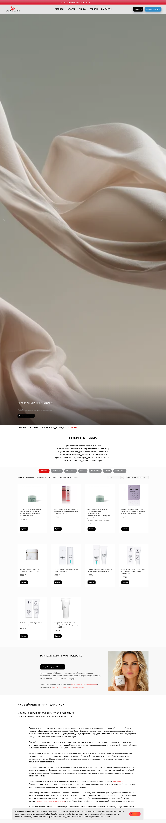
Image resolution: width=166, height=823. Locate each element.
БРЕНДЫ (94, 9)
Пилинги (44, 471)
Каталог (34, 428)
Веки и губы (119, 471)
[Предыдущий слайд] (4, 219)
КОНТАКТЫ (106, 9)
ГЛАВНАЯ (59, 9)
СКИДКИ (82, 9)
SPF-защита (95, 471)
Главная (22, 428)
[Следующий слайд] (162, 219)
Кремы (82, 471)
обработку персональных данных (84, 684)
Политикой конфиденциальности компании (68, 687)
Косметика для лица (53, 428)
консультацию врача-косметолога (51, 801)
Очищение (57, 471)
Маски (107, 471)
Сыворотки (70, 471)
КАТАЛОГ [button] (71, 9)
